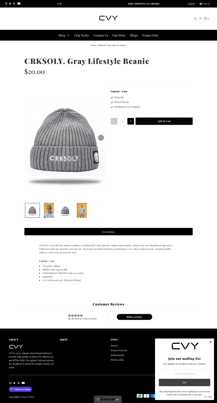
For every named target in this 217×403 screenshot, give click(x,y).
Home (93, 45)
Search (114, 345)
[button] (108, 399)
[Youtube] (19, 3)
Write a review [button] (134, 316)
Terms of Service (119, 350)
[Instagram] (6, 3)
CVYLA (30, 396)
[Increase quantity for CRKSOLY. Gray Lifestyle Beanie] (130, 121)
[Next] (156, 3)
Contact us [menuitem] (100, 35)
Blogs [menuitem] (134, 35)
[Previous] (61, 3)
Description (108, 231)
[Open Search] (195, 18)
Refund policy (118, 355)
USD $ (206, 3)
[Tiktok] (10, 3)
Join (184, 382)
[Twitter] (14, 3)
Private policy (117, 359)
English (191, 3)
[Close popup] (210, 342)
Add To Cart (164, 121)
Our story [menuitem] (119, 35)
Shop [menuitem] (61, 35)
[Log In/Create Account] (200, 18)
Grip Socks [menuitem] (81, 35)
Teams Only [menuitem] (150, 35)
